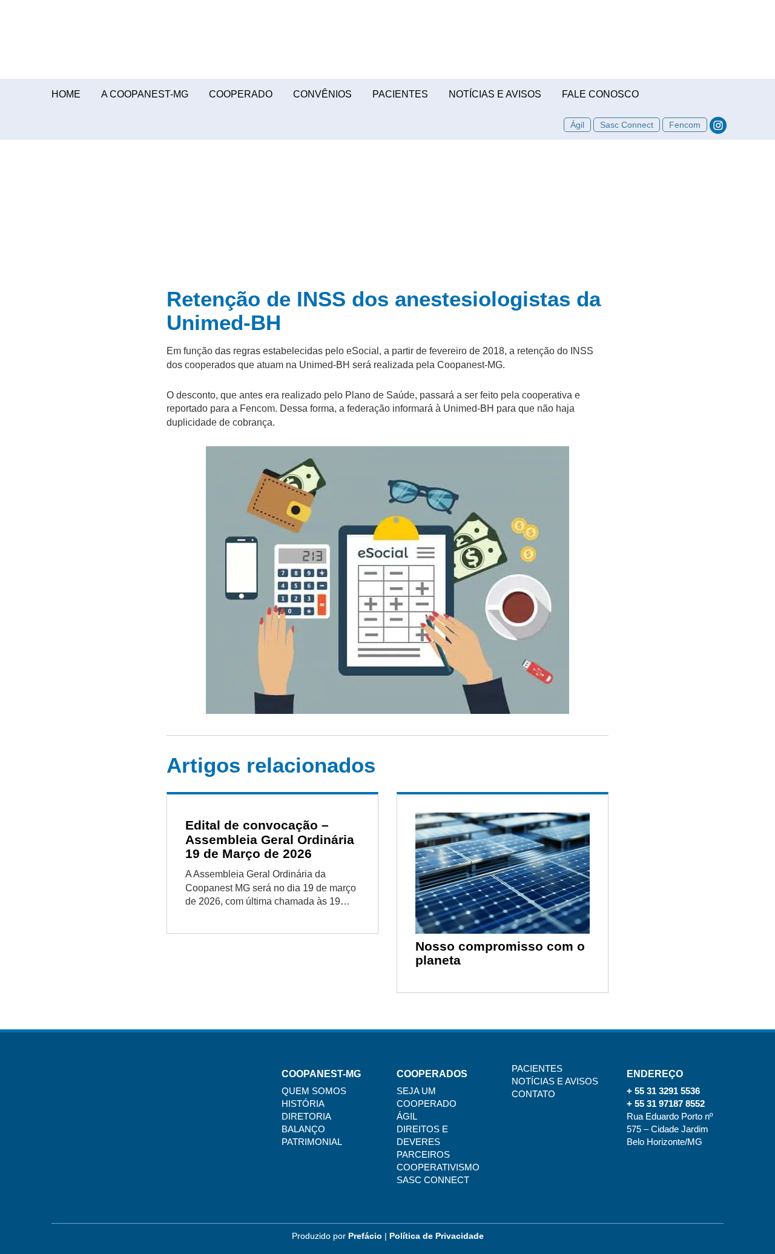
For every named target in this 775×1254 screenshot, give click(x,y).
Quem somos (314, 1091)
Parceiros (423, 1155)
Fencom (685, 125)
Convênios (322, 94)
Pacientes (400, 94)
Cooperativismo (438, 1167)
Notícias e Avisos (495, 94)
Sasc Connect (626, 125)
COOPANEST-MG (387, 45)
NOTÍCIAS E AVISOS (555, 1081)
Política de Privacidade (436, 1236)
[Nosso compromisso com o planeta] (502, 873)
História (303, 1104)
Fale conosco (600, 94)
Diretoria (306, 1116)
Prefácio (365, 1236)
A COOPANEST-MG (144, 94)
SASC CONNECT (433, 1180)
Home (66, 94)
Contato (533, 1094)
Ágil (577, 125)
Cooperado (240, 94)
